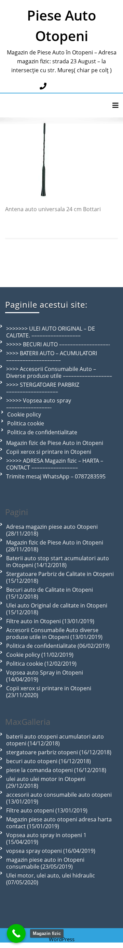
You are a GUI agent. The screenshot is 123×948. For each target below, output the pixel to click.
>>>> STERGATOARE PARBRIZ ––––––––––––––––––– (42, 388)
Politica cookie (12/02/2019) (41, 663)
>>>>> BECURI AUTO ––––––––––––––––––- (58, 344)
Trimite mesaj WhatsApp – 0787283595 (56, 476)
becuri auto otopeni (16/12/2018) (48, 761)
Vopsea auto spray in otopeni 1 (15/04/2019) (46, 838)
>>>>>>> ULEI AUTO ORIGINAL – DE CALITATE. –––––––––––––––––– (50, 332)
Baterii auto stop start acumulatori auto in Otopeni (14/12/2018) (57, 561)
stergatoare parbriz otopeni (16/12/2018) (58, 752)
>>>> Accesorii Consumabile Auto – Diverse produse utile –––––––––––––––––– (59, 372)
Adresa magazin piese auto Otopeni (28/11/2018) (52, 530)
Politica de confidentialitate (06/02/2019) (58, 646)
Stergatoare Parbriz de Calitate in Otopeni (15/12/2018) (60, 577)
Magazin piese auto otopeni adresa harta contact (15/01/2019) (59, 823)
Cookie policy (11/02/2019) (39, 654)
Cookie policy (24, 414)
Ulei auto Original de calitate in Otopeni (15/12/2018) (56, 609)
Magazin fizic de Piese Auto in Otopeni (54, 443)
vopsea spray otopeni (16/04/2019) (50, 851)
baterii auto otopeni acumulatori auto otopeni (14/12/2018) (55, 740)
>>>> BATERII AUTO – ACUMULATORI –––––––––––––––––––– (51, 356)
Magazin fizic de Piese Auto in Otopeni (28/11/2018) (54, 546)
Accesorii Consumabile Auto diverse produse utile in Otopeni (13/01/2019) (54, 633)
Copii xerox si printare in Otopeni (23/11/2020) (48, 691)
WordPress (61, 939)
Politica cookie (25, 423)
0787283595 (66, 86)
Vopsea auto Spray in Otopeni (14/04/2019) (44, 676)
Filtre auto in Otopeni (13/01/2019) (50, 621)
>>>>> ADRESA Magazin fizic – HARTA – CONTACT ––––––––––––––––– (54, 464)
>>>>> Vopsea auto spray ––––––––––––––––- (38, 404)
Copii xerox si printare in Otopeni (48, 452)
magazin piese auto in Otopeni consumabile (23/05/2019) (45, 863)
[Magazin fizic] (16, 933)
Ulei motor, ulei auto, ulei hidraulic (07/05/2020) (50, 879)
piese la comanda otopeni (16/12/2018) (56, 770)
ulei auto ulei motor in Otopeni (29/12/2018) (45, 782)
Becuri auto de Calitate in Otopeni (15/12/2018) (49, 593)
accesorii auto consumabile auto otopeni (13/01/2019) (59, 798)
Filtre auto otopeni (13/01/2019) (46, 810)
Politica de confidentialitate (42, 432)
